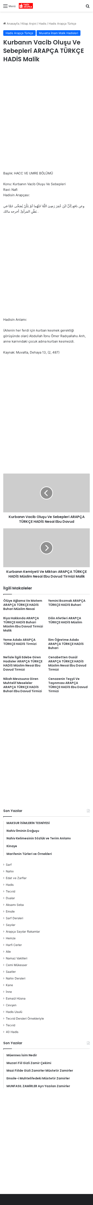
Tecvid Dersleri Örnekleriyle (25, 1018)
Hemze (11, 938)
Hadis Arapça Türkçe (62, 23)
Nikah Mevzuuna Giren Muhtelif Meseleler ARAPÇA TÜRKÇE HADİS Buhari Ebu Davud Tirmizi (22, 685)
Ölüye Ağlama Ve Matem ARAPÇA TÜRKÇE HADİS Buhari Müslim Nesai (22, 605)
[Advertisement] (46, 117)
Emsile (10, 911)
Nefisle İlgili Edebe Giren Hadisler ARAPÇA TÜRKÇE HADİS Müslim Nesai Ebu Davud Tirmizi (22, 663)
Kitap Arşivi (28, 23)
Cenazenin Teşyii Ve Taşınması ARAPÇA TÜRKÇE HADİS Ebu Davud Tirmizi (68, 685)
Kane (9, 985)
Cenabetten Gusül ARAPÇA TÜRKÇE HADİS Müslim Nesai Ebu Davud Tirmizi (67, 663)
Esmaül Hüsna (16, 998)
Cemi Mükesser (16, 965)
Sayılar (10, 925)
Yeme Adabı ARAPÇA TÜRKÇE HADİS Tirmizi (20, 642)
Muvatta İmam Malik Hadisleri (58, 33)
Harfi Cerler (14, 945)
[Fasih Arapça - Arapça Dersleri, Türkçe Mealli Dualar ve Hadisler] (26, 6)
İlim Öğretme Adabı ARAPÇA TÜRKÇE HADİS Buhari (66, 644)
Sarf (9, 864)
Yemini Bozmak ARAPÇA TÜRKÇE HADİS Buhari (66, 603)
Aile (8, 951)
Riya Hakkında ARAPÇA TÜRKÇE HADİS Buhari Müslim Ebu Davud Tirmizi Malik (23, 624)
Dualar (10, 898)
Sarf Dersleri (14, 918)
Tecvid (10, 891)
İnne (9, 991)
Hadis (42, 23)
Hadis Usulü (14, 1012)
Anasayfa (12, 23)
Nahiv (10, 871)
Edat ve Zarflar (16, 878)
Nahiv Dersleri (15, 978)
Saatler (11, 971)
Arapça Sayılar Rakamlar (23, 931)
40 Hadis (12, 1032)
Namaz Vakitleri (16, 958)
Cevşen (11, 1005)
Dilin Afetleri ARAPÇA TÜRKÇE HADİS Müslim (65, 620)
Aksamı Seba (15, 905)
